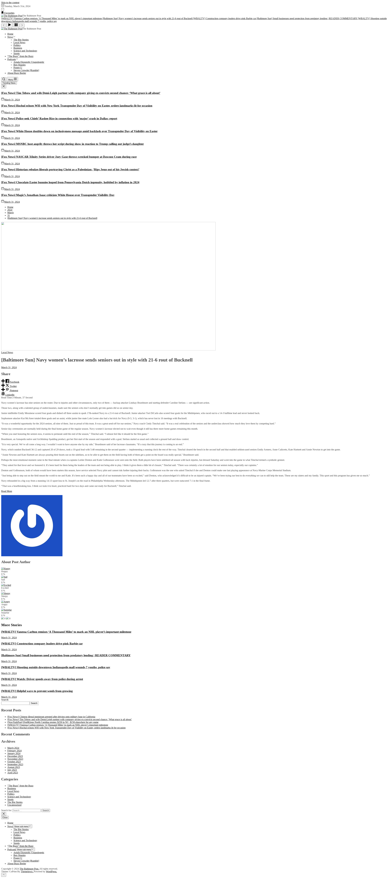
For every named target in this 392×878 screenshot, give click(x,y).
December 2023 (15, 756)
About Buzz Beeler (16, 73)
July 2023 (12, 770)
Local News (19, 42)
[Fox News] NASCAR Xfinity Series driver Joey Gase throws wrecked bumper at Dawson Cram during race (69, 156)
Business (17, 48)
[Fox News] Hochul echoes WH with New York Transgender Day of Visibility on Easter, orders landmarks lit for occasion (76, 105)
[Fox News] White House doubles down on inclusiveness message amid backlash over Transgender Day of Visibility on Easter (79, 131)
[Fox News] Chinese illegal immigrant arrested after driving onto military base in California (51, 716)
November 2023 (15, 759)
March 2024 (13, 748)
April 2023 (12, 772)
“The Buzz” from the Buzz (20, 56)
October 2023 (14, 761)
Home (10, 34)
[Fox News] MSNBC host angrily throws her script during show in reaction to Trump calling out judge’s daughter (72, 143)
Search (4, 699)
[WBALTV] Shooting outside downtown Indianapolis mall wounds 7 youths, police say (55, 667)
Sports (16, 53)
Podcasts (11, 59)
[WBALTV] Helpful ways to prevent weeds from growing (37, 691)
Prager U (17, 67)
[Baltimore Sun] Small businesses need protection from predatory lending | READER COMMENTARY (66, 655)
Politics (17, 45)
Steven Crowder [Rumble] (26, 70)
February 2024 (14, 750)
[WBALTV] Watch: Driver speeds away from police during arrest (42, 679)
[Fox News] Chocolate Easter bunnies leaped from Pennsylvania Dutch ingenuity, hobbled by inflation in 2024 (70, 182)
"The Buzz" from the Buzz (20, 785)
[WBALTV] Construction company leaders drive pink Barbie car (42, 643)
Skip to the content (10, 2)
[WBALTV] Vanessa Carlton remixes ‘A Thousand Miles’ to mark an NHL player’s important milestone (66, 631)
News (10, 37)
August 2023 (13, 767)
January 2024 (13, 753)
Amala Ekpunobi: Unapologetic (28, 62)
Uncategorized (14, 805)
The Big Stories (21, 39)
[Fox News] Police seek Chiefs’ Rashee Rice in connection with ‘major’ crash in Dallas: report (59, 118)
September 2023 (15, 764)
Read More (6, 491)
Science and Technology (25, 50)
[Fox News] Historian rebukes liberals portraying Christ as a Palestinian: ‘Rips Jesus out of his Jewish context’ (70, 169)
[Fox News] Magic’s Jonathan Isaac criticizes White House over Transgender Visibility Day (58, 195)
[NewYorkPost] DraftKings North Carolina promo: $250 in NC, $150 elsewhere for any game (52, 722)
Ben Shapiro (19, 64)
